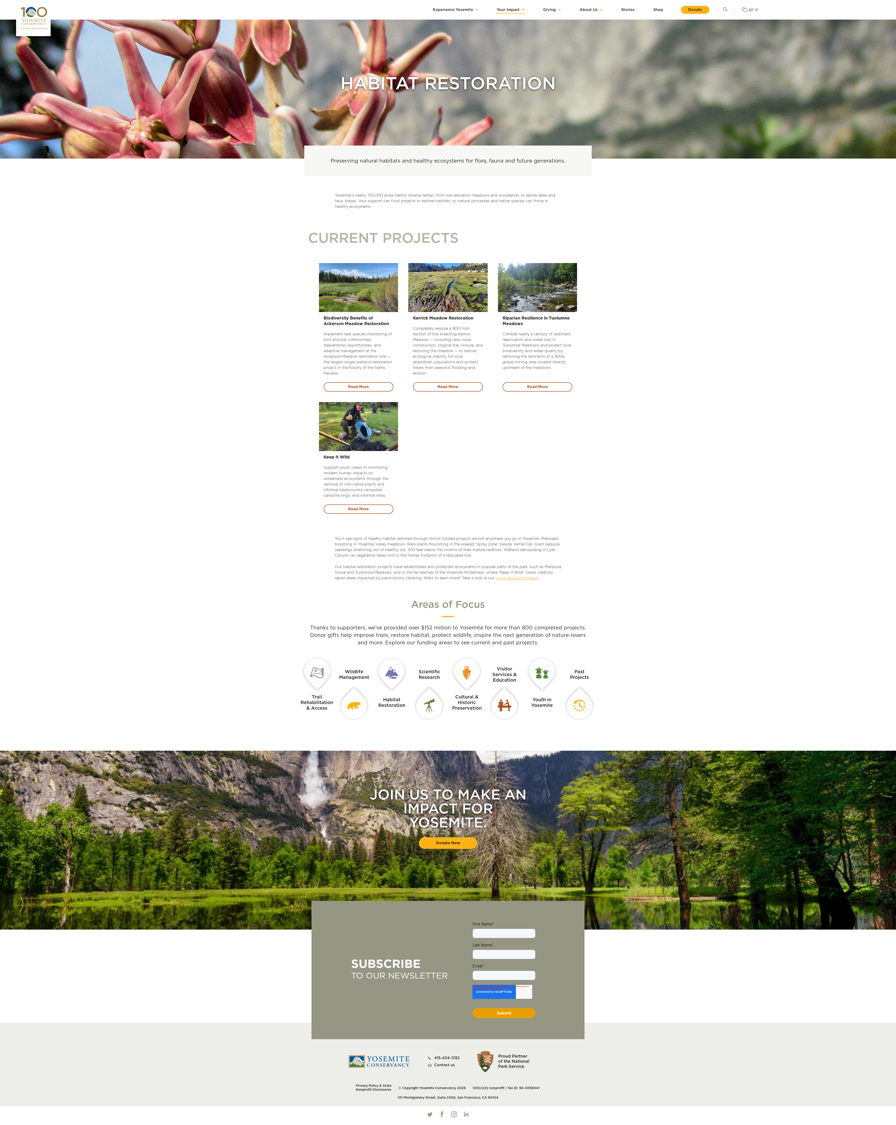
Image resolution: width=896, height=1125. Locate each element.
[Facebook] (442, 1114)
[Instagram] (454, 1114)
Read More (358, 387)
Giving (549, 10)
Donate (695, 10)
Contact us (444, 1065)
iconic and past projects (517, 578)
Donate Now (448, 843)
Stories (628, 10)
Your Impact (508, 10)
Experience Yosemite (453, 10)
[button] (725, 10)
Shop (658, 10)
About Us (589, 10)
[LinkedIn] (466, 1114)
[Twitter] (430, 1114)
